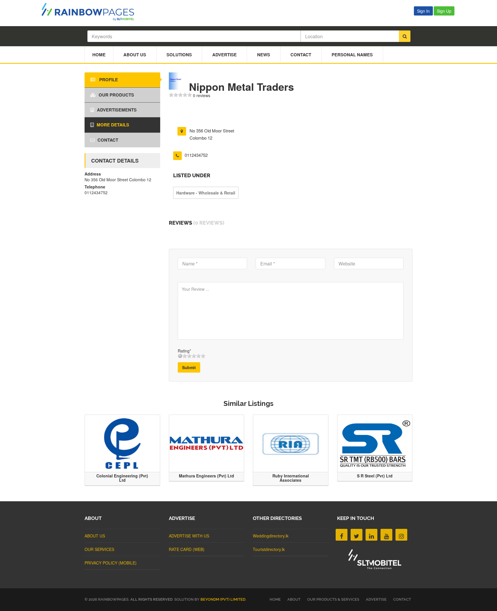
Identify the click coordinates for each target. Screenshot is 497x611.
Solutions (179, 54)
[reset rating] (180, 356)
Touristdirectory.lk (269, 549)
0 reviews (201, 95)
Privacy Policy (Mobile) (111, 563)
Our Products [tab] (116, 95)
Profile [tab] (108, 79)
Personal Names (352, 54)
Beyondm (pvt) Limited (222, 599)
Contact (300, 54)
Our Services (99, 549)
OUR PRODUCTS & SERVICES (333, 599)
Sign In (423, 11)
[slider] (180, 94)
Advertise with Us (189, 536)
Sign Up (444, 11)
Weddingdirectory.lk (270, 536)
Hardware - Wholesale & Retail (205, 193)
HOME (275, 599)
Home (99, 54)
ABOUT (294, 599)
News (263, 54)
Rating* (184, 351)
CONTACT (402, 599)
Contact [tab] (108, 140)
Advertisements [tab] (117, 110)
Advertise (224, 54)
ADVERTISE (376, 599)
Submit (189, 367)
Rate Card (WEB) (186, 549)
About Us (134, 54)
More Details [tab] (113, 125)
